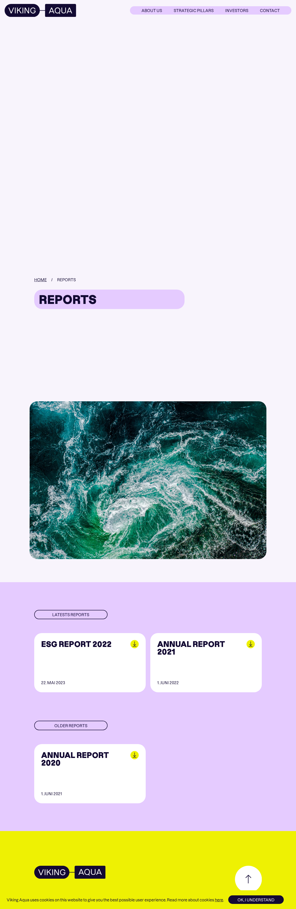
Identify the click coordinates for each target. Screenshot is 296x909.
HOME (40, 279)
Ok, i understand (255, 899)
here (219, 899)
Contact (270, 10)
